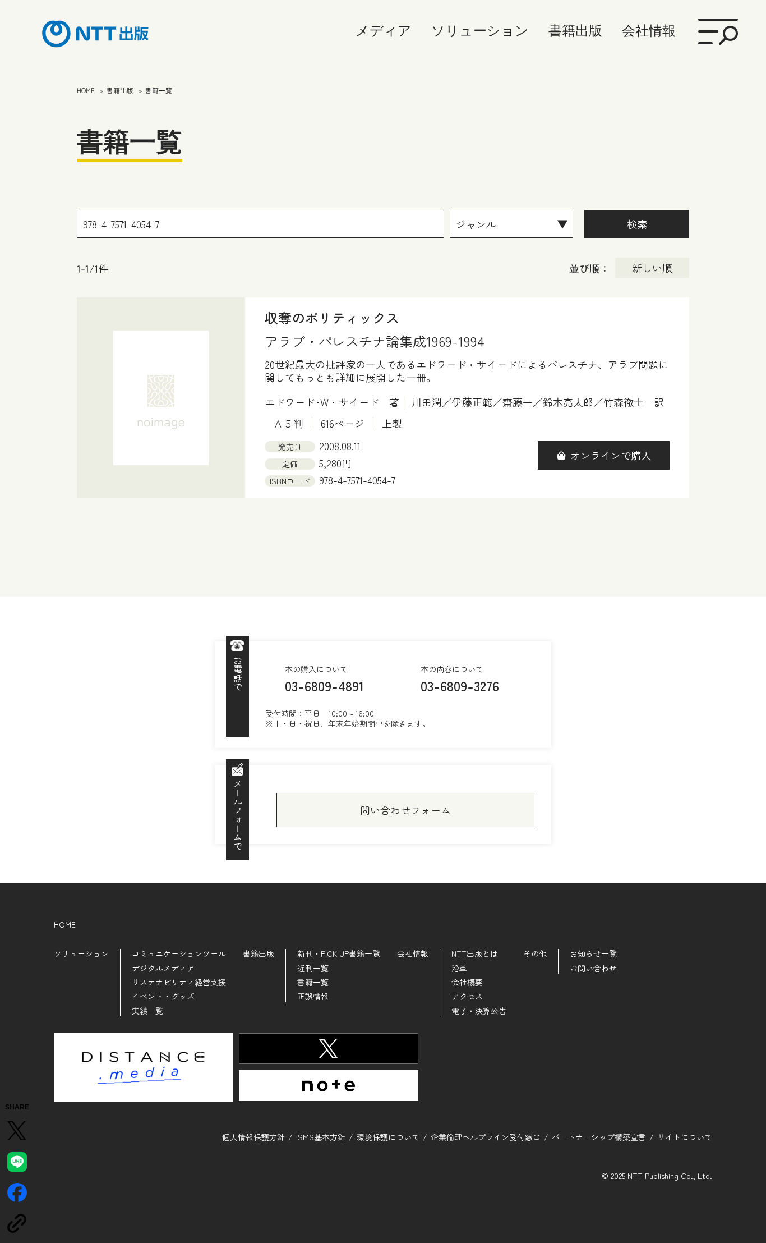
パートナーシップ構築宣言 (599, 1137)
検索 (637, 224)
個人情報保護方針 (253, 1137)
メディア (384, 30)
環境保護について (388, 1137)
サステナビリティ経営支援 (179, 982)
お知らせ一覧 (593, 953)
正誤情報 (313, 996)
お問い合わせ (593, 968)
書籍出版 (575, 30)
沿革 (459, 968)
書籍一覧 (313, 982)
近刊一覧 (313, 968)
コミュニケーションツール (179, 953)
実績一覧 (147, 1011)
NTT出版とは (474, 953)
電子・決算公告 (478, 1011)
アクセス (467, 996)
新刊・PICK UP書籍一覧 (338, 953)
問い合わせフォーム (405, 809)
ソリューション (480, 30)
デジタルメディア (163, 968)
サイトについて (684, 1137)
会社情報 (649, 30)
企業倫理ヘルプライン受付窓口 (486, 1137)
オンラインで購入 (610, 455)
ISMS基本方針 (320, 1137)
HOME (65, 924)
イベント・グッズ (163, 996)
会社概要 (467, 982)
